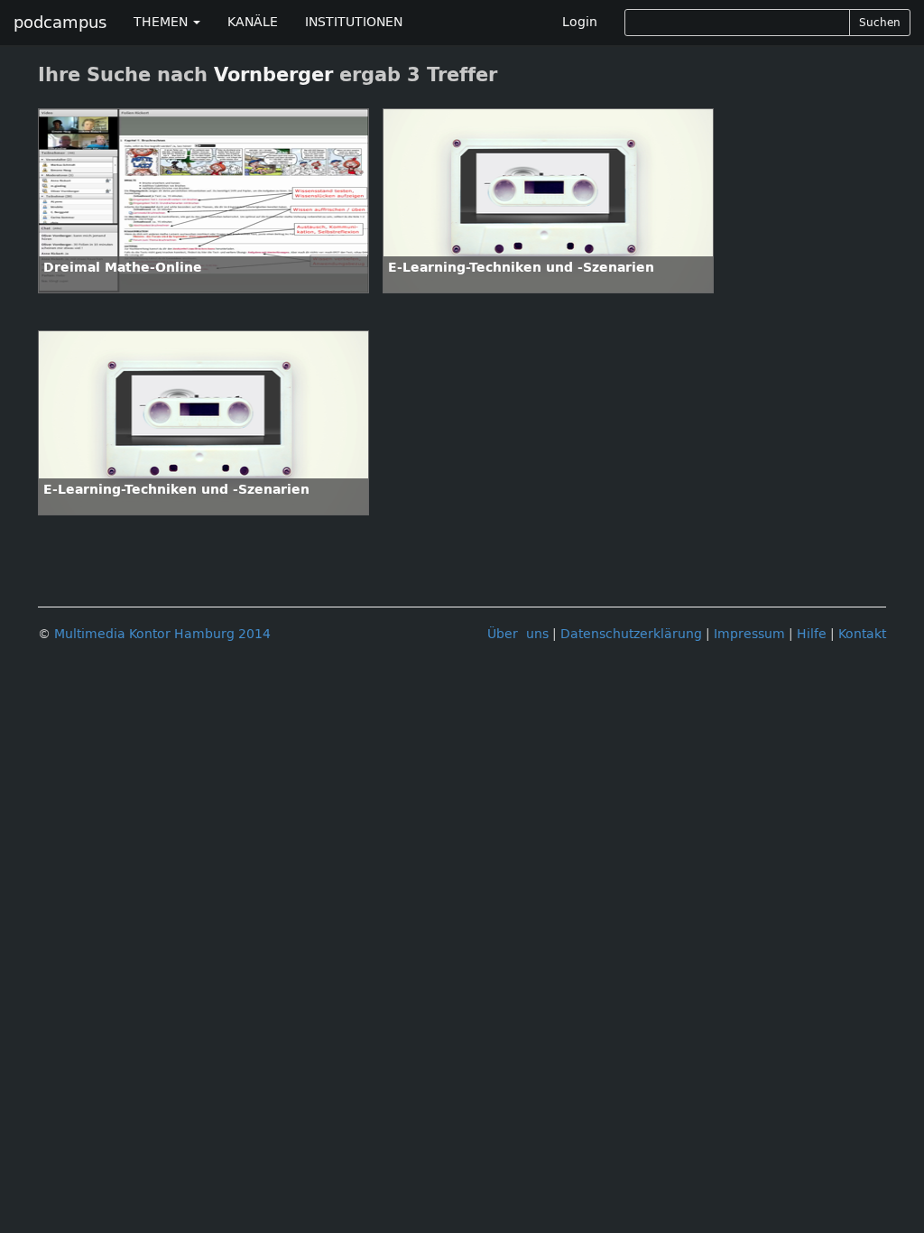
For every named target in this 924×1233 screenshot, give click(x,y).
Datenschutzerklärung (631, 634)
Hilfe (812, 634)
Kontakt (862, 634)
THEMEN (162, 22)
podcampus (60, 22)
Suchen (880, 22)
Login (579, 22)
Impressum (749, 634)
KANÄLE (252, 22)
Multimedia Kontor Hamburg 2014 (162, 634)
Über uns (518, 634)
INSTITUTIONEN (353, 22)
